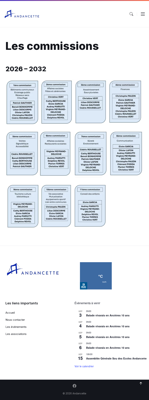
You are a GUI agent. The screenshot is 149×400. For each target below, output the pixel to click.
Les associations (16, 334)
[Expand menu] (142, 14)
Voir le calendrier (84, 366)
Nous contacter (15, 319)
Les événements (16, 327)
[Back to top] (141, 383)
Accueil (10, 312)
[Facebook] (74, 386)
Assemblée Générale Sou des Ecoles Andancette (116, 358)
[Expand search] (131, 14)
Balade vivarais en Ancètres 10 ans (108, 315)
